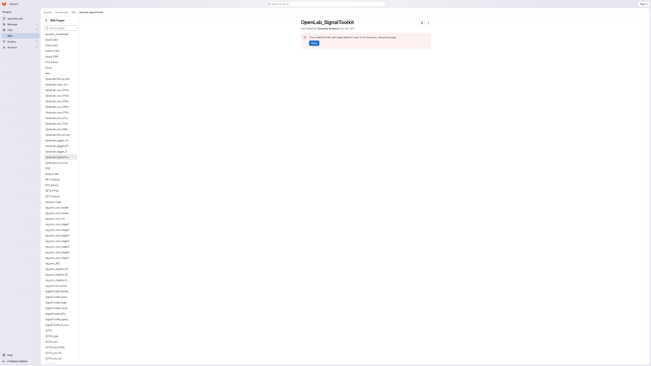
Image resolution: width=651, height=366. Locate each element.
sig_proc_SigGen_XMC (58, 280)
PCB (47, 168)
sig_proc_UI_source (56, 285)
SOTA (48, 330)
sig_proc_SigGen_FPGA (58, 269)
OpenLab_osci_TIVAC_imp (58, 123)
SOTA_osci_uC (53, 358)
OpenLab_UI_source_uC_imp (58, 162)
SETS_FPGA (52, 190)
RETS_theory (52, 179)
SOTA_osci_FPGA (55, 347)
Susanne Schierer (328, 28)
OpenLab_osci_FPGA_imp (58, 90)
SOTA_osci (51, 341)
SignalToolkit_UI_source (58, 324)
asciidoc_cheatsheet (56, 34)
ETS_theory (51, 62)
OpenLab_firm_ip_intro (57, 78)
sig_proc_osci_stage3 (57, 235)
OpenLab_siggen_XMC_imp (58, 151)
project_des (52, 173)
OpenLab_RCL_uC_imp (57, 134)
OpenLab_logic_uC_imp (58, 84)
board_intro (51, 45)
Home (48, 67)
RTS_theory (51, 185)
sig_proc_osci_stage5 (57, 246)
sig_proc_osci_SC (55, 218)
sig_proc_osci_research (58, 213)
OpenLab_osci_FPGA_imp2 (58, 101)
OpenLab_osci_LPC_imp (58, 118)
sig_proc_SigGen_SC (56, 274)
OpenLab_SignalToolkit (58, 157)
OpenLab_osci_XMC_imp (58, 129)
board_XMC (52, 56)
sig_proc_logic (53, 201)
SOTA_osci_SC (53, 352)
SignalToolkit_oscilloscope (58, 308)
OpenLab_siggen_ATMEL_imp (58, 140)
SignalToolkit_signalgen (58, 319)
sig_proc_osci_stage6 (57, 252)
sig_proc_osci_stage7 (57, 257)
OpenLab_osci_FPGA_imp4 (58, 112)
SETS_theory (52, 196)
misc (47, 73)
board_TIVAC (52, 50)
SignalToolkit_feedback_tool (58, 291)
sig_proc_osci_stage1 (57, 224)
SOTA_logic (51, 336)
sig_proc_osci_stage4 (57, 241)
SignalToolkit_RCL (55, 313)
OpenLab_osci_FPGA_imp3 (58, 106)
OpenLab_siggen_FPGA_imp (58, 146)
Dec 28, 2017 (347, 28)
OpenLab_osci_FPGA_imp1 (58, 95)
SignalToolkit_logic (56, 302)
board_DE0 (51, 39)
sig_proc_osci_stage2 (57, 229)
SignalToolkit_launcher (58, 297)
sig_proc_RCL (52, 263)
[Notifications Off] (422, 22)
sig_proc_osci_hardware (58, 207)
